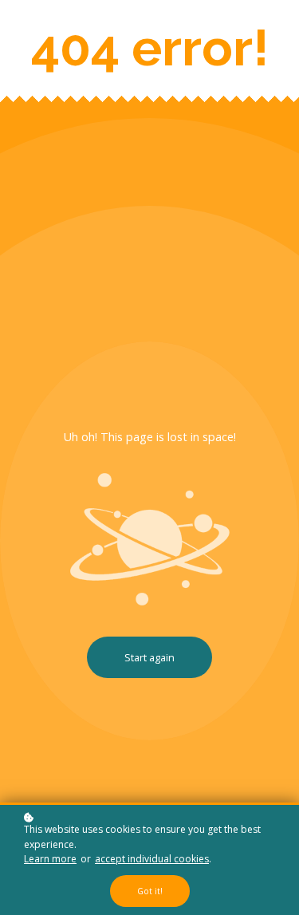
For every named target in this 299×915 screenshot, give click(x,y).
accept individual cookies (152, 859)
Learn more (50, 859)
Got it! (150, 891)
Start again (149, 657)
